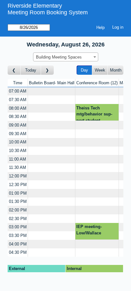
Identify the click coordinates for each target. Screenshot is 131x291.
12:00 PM (18, 176)
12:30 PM (18, 184)
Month (115, 70)
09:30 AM (17, 133)
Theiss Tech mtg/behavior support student (94, 113)
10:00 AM (17, 142)
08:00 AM (17, 108)
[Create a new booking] (51, 91)
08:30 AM (17, 116)
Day (84, 70)
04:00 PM (18, 244)
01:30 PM (18, 201)
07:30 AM (17, 99)
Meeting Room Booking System (48, 12)
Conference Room (96, 82)
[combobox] (65, 56)
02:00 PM (18, 210)
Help (100, 27)
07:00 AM (17, 91)
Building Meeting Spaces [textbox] (59, 57)
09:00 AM (17, 125)
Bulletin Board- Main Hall (51, 82)
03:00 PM (18, 227)
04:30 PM (18, 252)
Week (100, 70)
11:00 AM (17, 159)
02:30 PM (18, 218)
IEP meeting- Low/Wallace (89, 229)
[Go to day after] (47, 70)
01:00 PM (18, 193)
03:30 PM (18, 235)
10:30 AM (17, 150)
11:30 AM (17, 167)
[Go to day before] (14, 70)
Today (30, 70)
